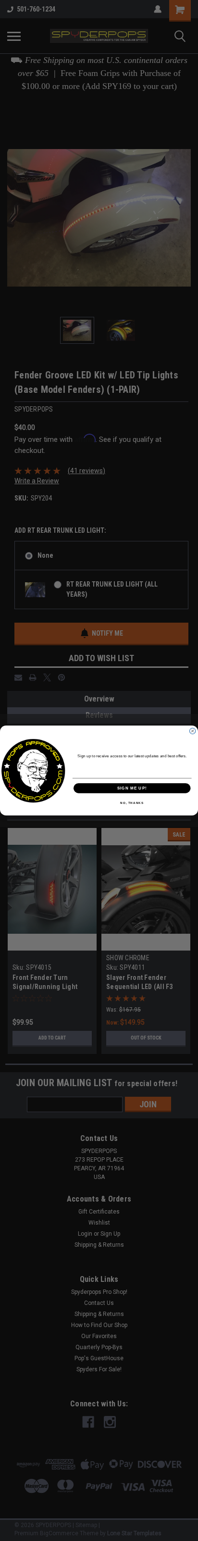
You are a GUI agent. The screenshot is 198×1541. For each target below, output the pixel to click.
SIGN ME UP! (132, 788)
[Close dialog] (192, 731)
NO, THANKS (132, 803)
